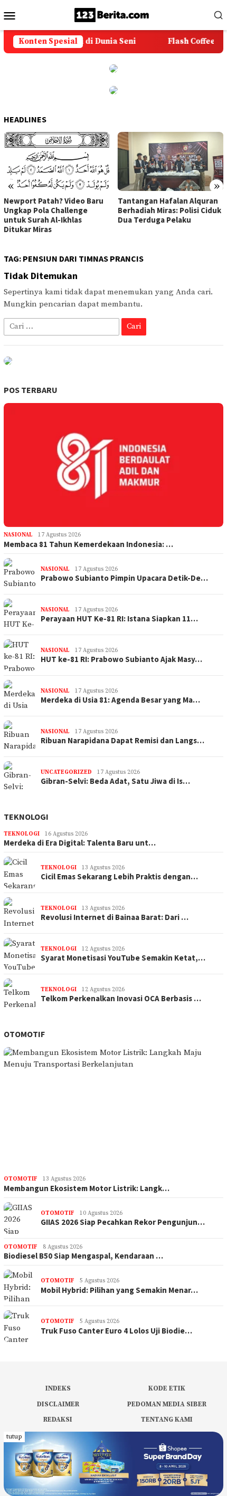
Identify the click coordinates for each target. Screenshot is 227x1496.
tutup (14, 1437)
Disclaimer (58, 1404)
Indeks (58, 1388)
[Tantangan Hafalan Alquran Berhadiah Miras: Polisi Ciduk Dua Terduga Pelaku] (171, 161)
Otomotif (24, 1034)
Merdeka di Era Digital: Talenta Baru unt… (80, 843)
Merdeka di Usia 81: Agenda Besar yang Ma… (120, 700)
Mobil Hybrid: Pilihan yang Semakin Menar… (119, 1290)
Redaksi (57, 1419)
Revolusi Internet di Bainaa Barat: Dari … (114, 917)
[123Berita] (113, 14)
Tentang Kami (167, 1419)
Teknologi (26, 816)
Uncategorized (66, 772)
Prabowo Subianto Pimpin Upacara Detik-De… (124, 578)
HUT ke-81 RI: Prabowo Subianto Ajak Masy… (121, 659)
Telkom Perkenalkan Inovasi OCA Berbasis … (121, 998)
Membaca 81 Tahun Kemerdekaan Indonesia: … (88, 544)
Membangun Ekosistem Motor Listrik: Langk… (86, 1188)
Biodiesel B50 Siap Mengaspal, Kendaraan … (83, 1256)
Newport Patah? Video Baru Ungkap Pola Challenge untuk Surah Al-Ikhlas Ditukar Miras (53, 215)
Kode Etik (166, 1388)
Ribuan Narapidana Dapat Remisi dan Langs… (122, 740)
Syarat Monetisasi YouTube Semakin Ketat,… (123, 958)
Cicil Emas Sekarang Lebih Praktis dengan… (119, 876)
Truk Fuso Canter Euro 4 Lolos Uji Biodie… (116, 1331)
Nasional (18, 535)
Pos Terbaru (31, 390)
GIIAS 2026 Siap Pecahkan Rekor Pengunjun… (123, 1222)
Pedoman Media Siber (166, 1404)
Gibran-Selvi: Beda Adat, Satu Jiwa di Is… (115, 781)
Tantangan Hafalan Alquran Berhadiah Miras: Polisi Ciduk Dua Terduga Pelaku (169, 210)
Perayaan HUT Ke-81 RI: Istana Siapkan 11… (119, 619)
